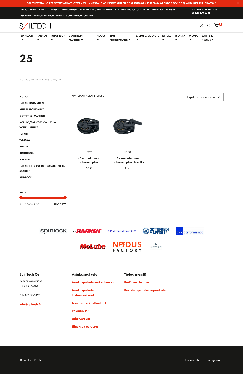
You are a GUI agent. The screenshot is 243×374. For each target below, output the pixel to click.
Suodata (60, 204)
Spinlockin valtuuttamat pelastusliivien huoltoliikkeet (63, 16)
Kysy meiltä (25, 16)
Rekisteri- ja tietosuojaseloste (145, 290)
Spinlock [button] (27, 36)
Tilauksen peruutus (85, 327)
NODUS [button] (101, 36)
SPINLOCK (25, 177)
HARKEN (24, 159)
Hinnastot (157, 10)
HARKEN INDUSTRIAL (31, 103)
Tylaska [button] (180, 36)
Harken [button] (42, 36)
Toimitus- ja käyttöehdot (89, 303)
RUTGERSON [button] (58, 36)
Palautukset (80, 311)
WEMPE (23, 146)
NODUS (23, 96)
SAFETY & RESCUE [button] (207, 38)
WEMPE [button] (193, 36)
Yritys (33, 10)
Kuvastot (171, 10)
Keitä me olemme (136, 282)
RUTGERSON (26, 153)
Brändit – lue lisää (49, 10)
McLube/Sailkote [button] (147, 36)
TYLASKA (24, 140)
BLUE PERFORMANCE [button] (119, 38)
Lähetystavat (81, 319)
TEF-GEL (23, 133)
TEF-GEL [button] (166, 36)
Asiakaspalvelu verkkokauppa (96, 10)
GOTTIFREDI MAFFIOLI (32, 116)
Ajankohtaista (69, 10)
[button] (209, 25)
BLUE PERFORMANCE (31, 109)
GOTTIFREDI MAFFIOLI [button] (76, 38)
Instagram (212, 360)
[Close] (238, 3)
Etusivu (23, 10)
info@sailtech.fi (30, 305)
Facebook (192, 360)
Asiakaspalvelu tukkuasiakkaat (132, 10)
